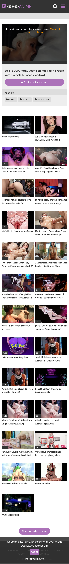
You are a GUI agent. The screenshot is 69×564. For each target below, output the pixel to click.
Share (10, 93)
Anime (12, 99)
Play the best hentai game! (36, 82)
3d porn (26, 99)
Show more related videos (34, 531)
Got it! (34, 552)
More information (34, 559)
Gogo (19, 6)
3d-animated (43, 99)
